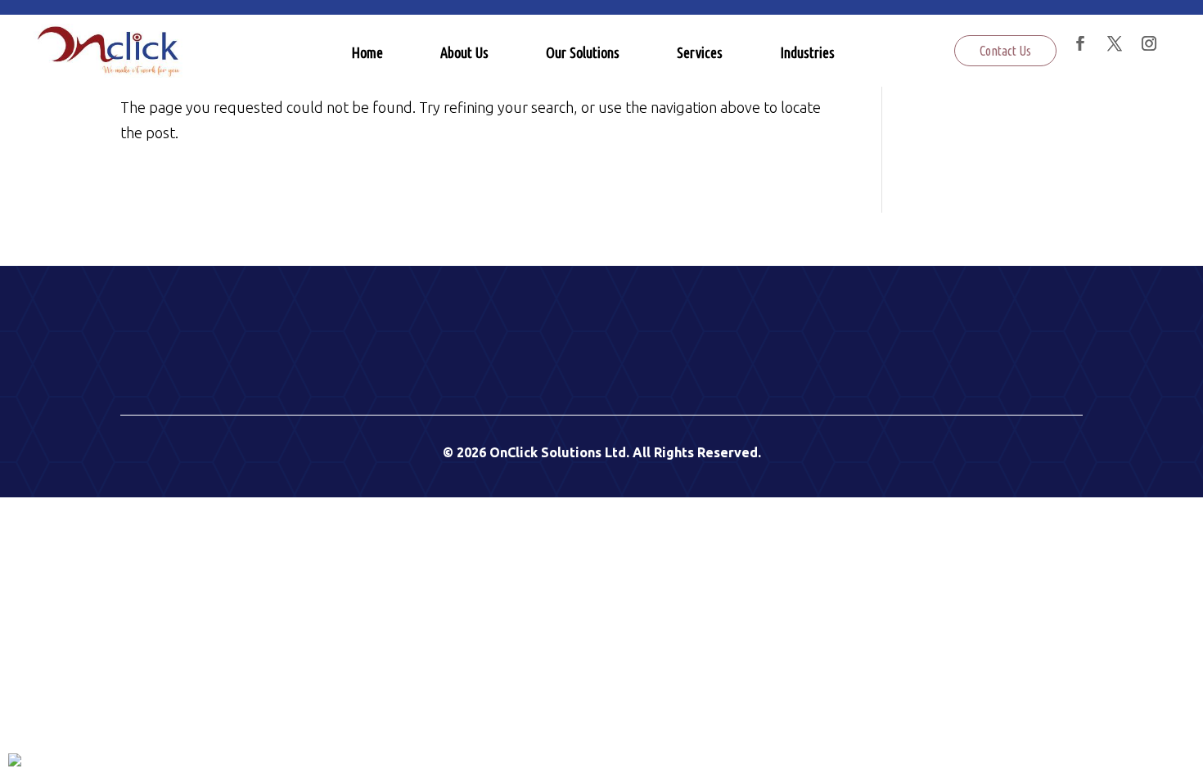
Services (700, 52)
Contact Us (1005, 50)
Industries (807, 52)
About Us (464, 52)
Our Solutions (583, 52)
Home (367, 52)
